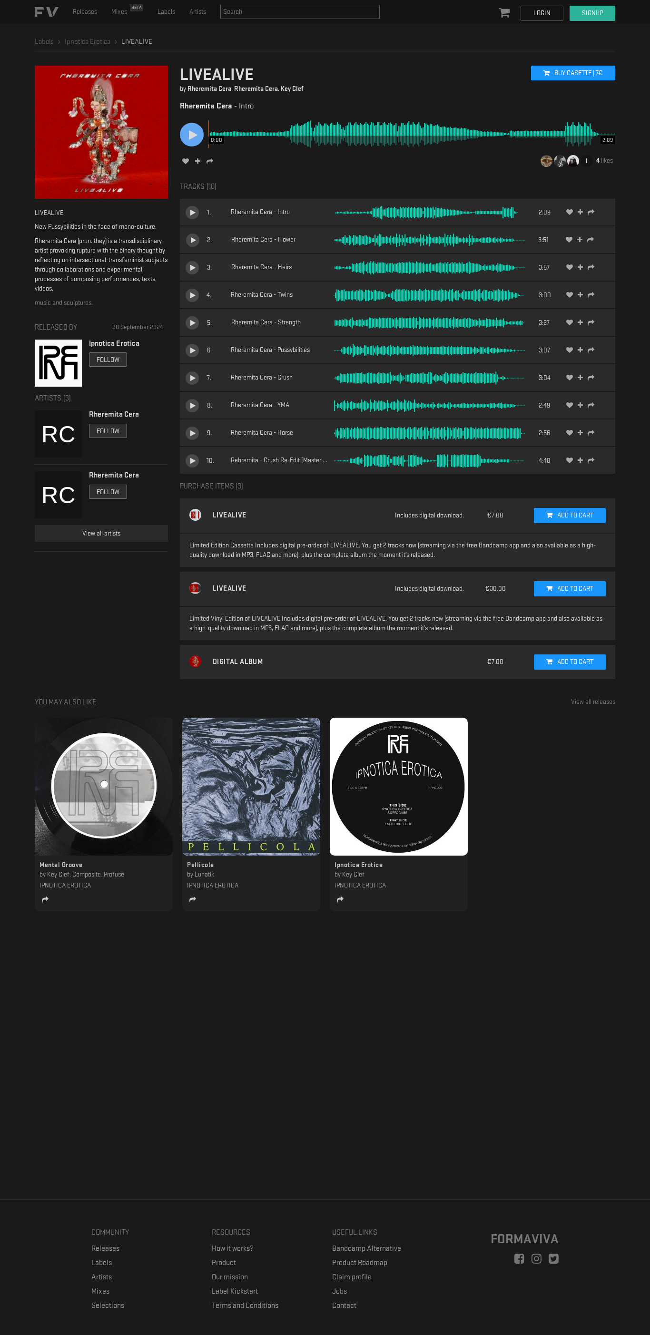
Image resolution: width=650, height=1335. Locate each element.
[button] (505, 13)
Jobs (339, 1291)
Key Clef (292, 89)
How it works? (233, 1248)
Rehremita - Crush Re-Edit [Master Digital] (286, 460)
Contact (344, 1305)
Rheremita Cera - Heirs (261, 267)
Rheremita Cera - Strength (266, 322)
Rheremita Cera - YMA (260, 405)
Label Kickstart (235, 1291)
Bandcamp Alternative (366, 1248)
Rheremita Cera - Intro (260, 212)
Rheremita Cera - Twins (262, 295)
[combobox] (300, 12)
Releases (85, 12)
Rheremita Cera (209, 89)
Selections (107, 1305)
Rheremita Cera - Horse (262, 432)
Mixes (126, 10)
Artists (197, 12)
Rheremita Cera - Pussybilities (270, 350)
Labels (166, 12)
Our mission (230, 1277)
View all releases (593, 702)
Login (542, 13)
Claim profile (352, 1277)
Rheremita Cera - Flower (263, 239)
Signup (592, 13)
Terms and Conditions (245, 1305)
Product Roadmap (359, 1263)
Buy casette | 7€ (578, 73)
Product (224, 1263)
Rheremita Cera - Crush (262, 377)
